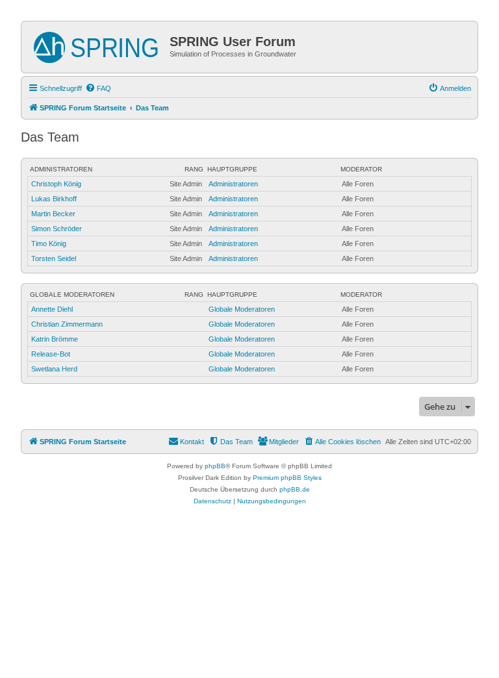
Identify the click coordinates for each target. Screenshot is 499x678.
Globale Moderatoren (72, 294)
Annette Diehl (52, 309)
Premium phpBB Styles (287, 477)
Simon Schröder (56, 228)
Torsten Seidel (53, 258)
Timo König (48, 243)
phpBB (215, 466)
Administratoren (61, 169)
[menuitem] (98, 88)
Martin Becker (53, 214)
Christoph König (56, 184)
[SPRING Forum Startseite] (97, 45)
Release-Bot (50, 354)
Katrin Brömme (54, 339)
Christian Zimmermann (67, 324)
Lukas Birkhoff (54, 199)
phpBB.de (294, 489)
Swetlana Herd (54, 369)
